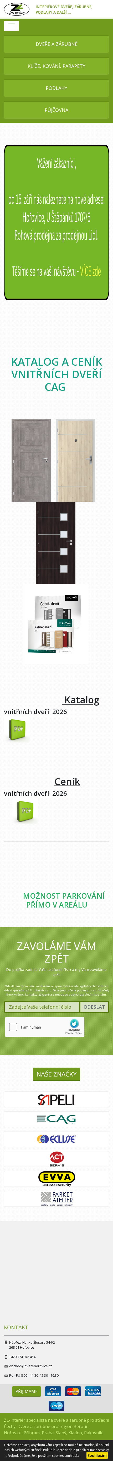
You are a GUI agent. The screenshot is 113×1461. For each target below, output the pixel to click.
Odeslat (94, 1007)
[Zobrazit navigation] (11, 26)
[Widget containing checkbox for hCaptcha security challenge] (44, 1027)
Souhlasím (97, 1455)
